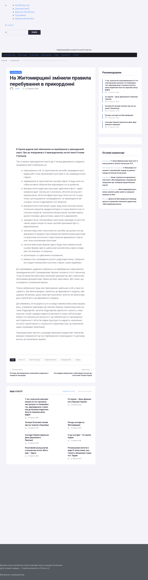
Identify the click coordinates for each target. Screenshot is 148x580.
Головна (4, 60)
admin (17, 89)
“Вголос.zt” (45, 568)
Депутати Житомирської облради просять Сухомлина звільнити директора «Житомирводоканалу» (119, 201)
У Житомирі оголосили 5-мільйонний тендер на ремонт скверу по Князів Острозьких (119, 170)
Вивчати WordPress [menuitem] (25, 12)
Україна (78, 360)
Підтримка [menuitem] (20, 15)
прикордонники (66, 360)
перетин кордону (34, 360)
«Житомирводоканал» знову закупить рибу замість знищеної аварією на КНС (119, 191)
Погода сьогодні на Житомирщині (119, 115)
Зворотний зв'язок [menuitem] (24, 18)
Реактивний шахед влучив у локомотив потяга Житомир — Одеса (36, 450)
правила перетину (50, 360)
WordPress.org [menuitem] (22, 5)
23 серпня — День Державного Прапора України (121, 98)
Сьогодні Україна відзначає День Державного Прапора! (37, 437)
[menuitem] (78, 32)
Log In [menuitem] (11, 25)
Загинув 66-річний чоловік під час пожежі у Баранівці (120, 107)
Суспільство (14, 60)
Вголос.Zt (22, 360)
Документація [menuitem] (22, 8)
